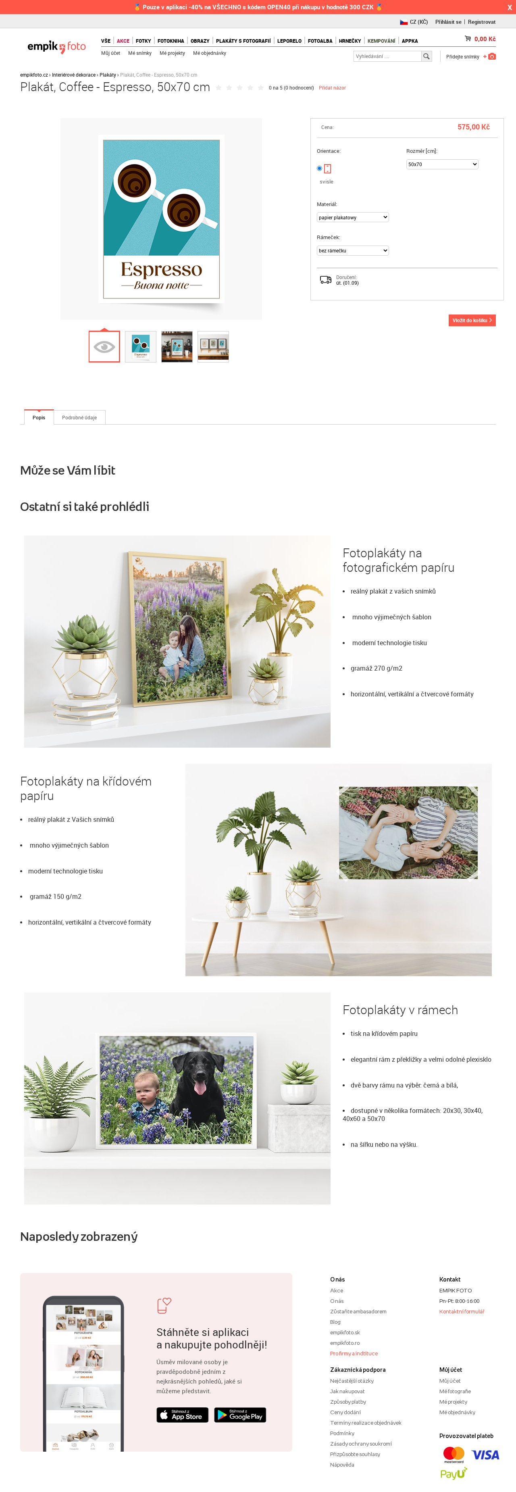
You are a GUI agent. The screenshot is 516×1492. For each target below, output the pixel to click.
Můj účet (110, 53)
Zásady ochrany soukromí (361, 1443)
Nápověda (342, 1464)
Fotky (143, 41)
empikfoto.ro (345, 1343)
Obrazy (200, 41)
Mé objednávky (209, 53)
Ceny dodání (345, 1412)
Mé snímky (140, 53)
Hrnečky (350, 41)
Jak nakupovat (347, 1391)
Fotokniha (171, 41)
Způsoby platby (348, 1401)
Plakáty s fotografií (243, 41)
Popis (39, 417)
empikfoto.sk (345, 1332)
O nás (336, 1301)
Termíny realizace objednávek (366, 1422)
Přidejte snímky (462, 56)
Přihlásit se (448, 21)
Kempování (381, 41)
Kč (485, 39)
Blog (335, 1322)
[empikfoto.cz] (56, 45)
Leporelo (289, 41)
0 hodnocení (298, 87)
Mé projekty (172, 53)
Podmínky (342, 1433)
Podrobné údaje (79, 417)
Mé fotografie (455, 1391)
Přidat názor (332, 87)
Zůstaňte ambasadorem (358, 1311)
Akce (336, 1290)
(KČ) (419, 21)
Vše (105, 41)
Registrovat (482, 21)
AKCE (123, 41)
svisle (326, 181)
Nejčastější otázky (352, 1381)
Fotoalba (320, 41)
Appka (410, 41)
